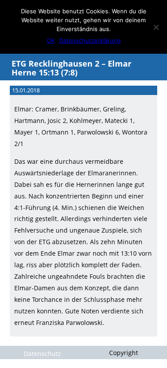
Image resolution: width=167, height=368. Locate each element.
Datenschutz (42, 353)
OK (51, 40)
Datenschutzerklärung (90, 40)
